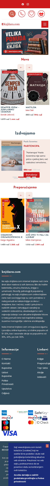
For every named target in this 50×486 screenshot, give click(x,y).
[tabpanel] (25, 42)
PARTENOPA (31, 146)
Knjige (40, 358)
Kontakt (6, 363)
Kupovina (7, 368)
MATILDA (31, 107)
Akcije (40, 372)
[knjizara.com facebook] (23, 4)
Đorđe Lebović (7, 114)
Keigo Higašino (8, 240)
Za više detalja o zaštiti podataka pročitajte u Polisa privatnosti (29, 478)
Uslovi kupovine (7, 374)
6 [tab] (21, 178)
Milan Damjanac (33, 240)
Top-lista (42, 368)
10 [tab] (28, 179)
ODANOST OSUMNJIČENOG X (11, 236)
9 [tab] (22, 179)
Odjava (5, 393)
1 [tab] (21, 51)
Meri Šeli (29, 110)
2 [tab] (27, 51)
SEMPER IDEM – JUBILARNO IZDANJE (10, 109)
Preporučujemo (25, 187)
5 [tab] (16, 178)
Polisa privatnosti (7, 382)
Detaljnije (31, 175)
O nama (6, 358)
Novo (25, 59)
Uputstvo (7, 388)
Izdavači (41, 377)
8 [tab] (33, 178)
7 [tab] (27, 178)
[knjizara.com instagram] (28, 4)
